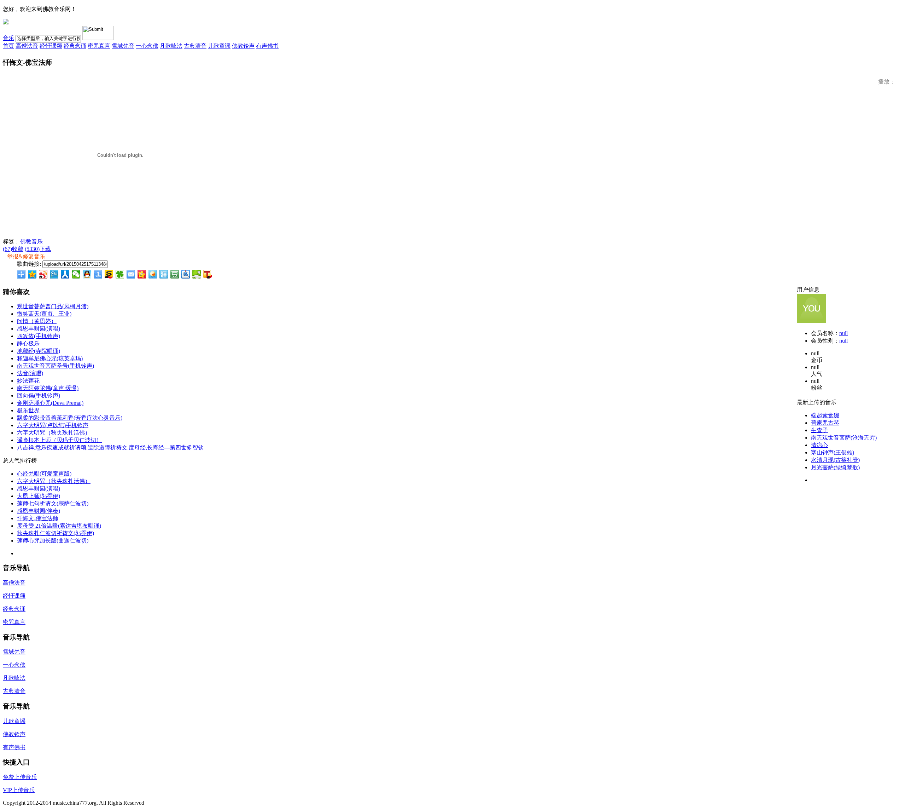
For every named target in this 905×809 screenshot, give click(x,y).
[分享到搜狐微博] (207, 274)
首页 (8, 46)
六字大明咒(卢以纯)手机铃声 (52, 425)
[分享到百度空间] (196, 274)
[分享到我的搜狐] (109, 274)
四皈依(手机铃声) (38, 336)
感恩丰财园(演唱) (38, 329)
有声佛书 (267, 46)
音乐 (8, 38)
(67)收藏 (13, 249)
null (843, 333)
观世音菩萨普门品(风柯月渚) (52, 306)
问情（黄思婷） (37, 321)
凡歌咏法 (171, 46)
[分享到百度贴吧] (185, 274)
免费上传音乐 (20, 777)
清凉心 (819, 445)
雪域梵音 (123, 46)
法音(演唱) (30, 373)
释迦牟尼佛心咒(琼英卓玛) (50, 358)
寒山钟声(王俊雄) (832, 452)
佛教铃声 (243, 46)
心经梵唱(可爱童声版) (44, 474)
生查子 (819, 430)
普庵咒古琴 (825, 423)
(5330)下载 (38, 249)
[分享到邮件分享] (131, 274)
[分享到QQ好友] (87, 274)
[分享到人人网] (65, 274)
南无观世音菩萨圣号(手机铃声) (55, 366)
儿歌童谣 (219, 46)
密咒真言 (99, 46)
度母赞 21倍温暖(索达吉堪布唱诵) (59, 526)
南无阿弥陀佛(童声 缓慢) (47, 388)
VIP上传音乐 (19, 790)
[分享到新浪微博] (43, 274)
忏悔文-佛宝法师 (37, 518)
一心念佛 (147, 46)
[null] (811, 321)
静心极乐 (28, 343)
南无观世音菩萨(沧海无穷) (844, 438)
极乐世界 (28, 410)
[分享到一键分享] (98, 274)
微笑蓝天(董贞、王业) (44, 314)
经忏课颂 (51, 46)
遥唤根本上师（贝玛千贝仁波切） (59, 440)
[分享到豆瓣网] (174, 274)
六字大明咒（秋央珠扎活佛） (53, 433)
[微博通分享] (883, 275)
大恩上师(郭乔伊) (38, 496)
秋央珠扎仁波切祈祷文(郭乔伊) (55, 533)
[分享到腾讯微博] (54, 274)
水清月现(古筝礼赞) (835, 460)
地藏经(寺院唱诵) (38, 351)
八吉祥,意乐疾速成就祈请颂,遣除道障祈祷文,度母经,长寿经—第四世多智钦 (110, 447)
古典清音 (195, 46)
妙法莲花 (28, 381)
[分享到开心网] (142, 274)
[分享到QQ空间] (32, 274)
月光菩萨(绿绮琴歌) (835, 467)
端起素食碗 (825, 415)
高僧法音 (27, 46)
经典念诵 (75, 46)
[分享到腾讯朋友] (120, 274)
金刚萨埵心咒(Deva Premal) (50, 403)
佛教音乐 (31, 242)
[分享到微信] (76, 274)
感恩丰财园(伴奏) (38, 511)
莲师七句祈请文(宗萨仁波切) (52, 503)
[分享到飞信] (152, 274)
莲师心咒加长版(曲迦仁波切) (52, 541)
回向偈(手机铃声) (38, 395)
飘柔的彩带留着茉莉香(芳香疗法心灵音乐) (69, 418)
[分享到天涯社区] (163, 274)
